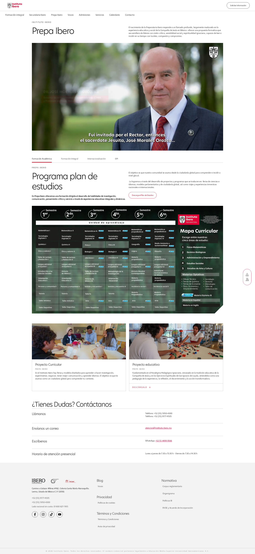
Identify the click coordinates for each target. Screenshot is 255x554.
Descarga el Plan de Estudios (142, 195)
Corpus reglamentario (172, 486)
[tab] (42, 160)
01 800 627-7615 (61, 506)
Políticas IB (167, 500)
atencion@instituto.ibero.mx (158, 427)
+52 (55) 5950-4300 (41, 502)
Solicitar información (238, 5)
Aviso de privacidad (106, 526)
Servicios (99, 14)
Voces (71, 14)
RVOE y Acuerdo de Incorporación (178, 507)
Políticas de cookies (106, 502)
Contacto (129, 14)
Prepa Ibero (56, 14)
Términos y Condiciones (108, 519)
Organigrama (169, 493)
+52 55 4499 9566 (164, 440)
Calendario (114, 14)
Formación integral (14, 14)
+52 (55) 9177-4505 (40, 498)
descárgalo (139, 387)
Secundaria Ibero (37, 14)
